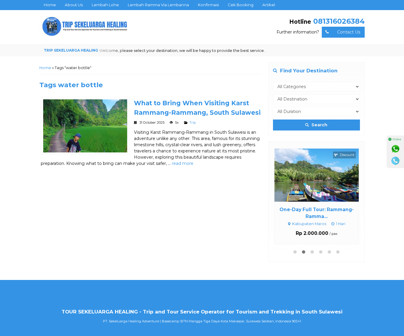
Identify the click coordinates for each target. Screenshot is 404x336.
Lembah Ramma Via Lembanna (158, 4)
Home (50, 4)
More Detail (322, 174)
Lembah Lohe (105, 4)
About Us (74, 4)
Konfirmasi (208, 4)
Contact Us (348, 32)
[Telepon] (395, 160)
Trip (192, 122)
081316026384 (339, 21)
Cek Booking (240, 4)
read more (182, 163)
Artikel (268, 4)
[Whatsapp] (395, 148)
